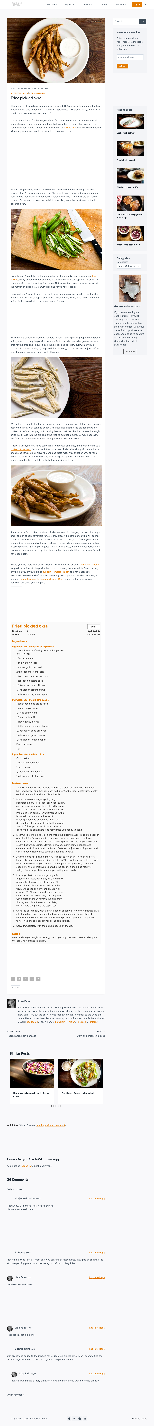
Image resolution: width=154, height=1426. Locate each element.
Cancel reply (53, 1159)
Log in (137, 4)
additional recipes (89, 564)
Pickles (15, 987)
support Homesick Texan (56, 571)
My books (70, 4)
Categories (122, 262)
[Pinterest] (85, 1418)
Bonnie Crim (36, 1159)
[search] (142, 21)
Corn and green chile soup (91, 1033)
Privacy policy (139, 1418)
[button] (89, 631)
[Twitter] (74, 1418)
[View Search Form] (145, 4)
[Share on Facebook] (13, 979)
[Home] (12, 88)
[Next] (99, 1081)
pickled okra (70, 127)
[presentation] (32, 1073)
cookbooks (32, 1022)
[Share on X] (19, 979)
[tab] (51, 1106)
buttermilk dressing (21, 449)
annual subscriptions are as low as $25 (41, 579)
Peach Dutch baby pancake (21, 1033)
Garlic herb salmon (126, 133)
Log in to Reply (97, 1198)
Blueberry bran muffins (128, 187)
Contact (104, 4)
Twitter (71, 1022)
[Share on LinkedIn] (32, 979)
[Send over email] (38, 979)
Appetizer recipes (19, 93)
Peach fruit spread (126, 160)
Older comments (15, 1189)
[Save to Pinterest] (25, 979)
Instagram (60, 1022)
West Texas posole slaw (128, 245)
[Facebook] (69, 1418)
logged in (26, 1166)
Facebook (82, 1022)
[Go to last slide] (13, 1081)
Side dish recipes (37, 93)
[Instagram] (79, 1418)
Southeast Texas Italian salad (78, 1093)
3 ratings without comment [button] (50, 1125)
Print (93, 626)
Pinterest (93, 1022)
